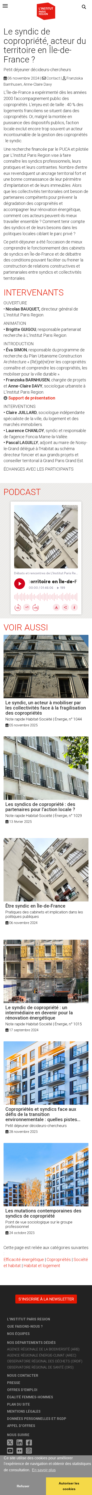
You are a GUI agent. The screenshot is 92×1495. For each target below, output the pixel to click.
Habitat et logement (42, 1265)
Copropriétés (59, 1259)
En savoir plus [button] (44, 1470)
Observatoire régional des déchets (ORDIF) (44, 1361)
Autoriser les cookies (69, 1486)
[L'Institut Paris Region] (46, 10)
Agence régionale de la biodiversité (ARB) (43, 1349)
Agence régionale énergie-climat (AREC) (41, 1355)
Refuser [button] (23, 1486)
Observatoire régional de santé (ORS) (40, 1367)
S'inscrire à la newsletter (46, 1299)
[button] (84, 7)
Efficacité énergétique (24, 1259)
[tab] (5, 6)
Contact (53, 78)
